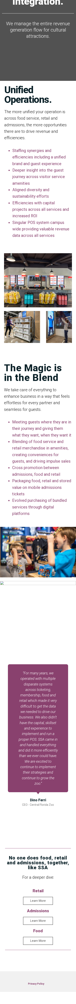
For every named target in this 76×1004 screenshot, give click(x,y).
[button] (5, 743)
